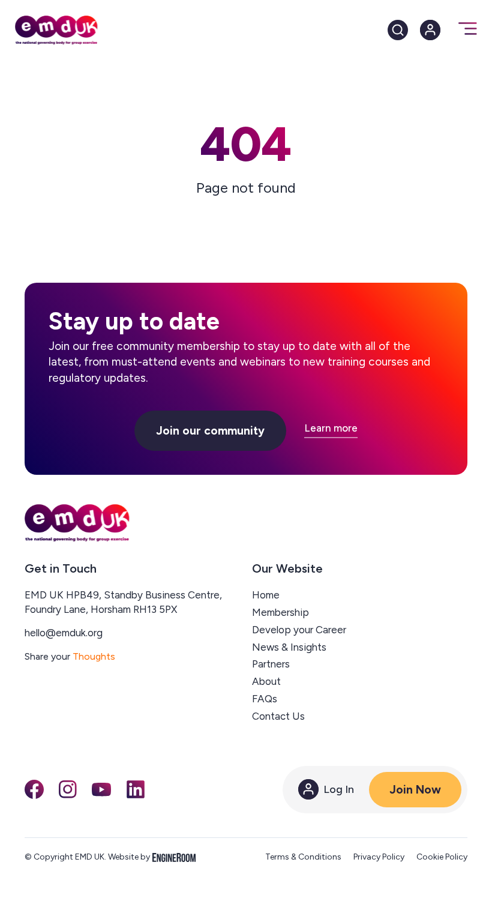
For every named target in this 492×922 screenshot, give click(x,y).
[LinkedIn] (135, 789)
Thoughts (94, 656)
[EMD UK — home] (77, 523)
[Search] (398, 30)
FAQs (264, 699)
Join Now (415, 790)
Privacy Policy (378, 857)
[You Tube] (101, 789)
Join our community (210, 431)
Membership (280, 612)
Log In (338, 789)
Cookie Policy (441, 857)
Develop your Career (299, 630)
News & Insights (289, 647)
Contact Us (278, 716)
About (266, 681)
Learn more (331, 428)
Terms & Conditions (303, 857)
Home (266, 595)
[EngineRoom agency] (174, 857)
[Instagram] (68, 789)
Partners (271, 664)
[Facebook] (34, 789)
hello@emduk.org (64, 633)
